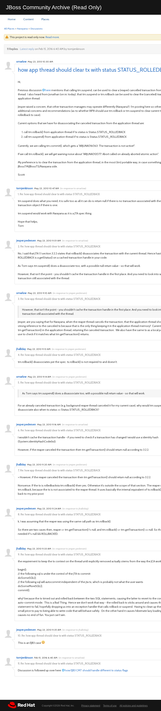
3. (19, 298)
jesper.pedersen (26, 240)
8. (19, 514)
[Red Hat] (21, 705)
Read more (52, 37)
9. (19, 554)
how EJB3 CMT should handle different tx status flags (96, 670)
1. (18, 194)
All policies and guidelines (134, 705)
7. (19, 470)
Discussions (36, 28)
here (48, 90)
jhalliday (21, 348)
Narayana (22, 28)
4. (19, 354)
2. (19, 246)
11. (19, 663)
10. (19, 635)
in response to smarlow (73, 188)
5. (19, 382)
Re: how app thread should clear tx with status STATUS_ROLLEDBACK (60, 194)
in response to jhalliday (75, 508)
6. (19, 430)
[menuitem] (11, 19)
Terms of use (110, 705)
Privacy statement (90, 705)
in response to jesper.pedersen (69, 293)
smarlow (21, 61)
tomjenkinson (24, 188)
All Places (9, 28)
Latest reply (27, 49)
